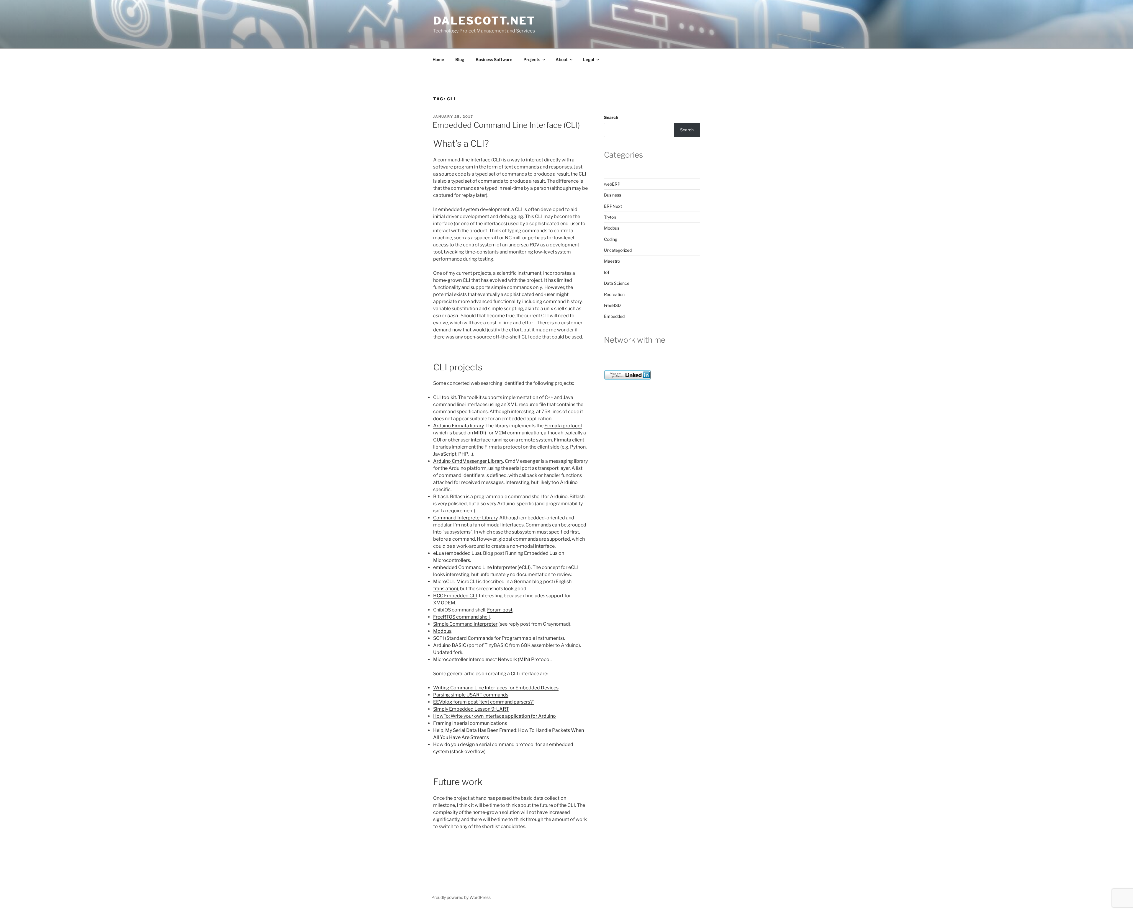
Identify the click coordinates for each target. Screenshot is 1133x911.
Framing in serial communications (470, 723)
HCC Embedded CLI (455, 595)
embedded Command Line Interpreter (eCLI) (482, 567)
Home (438, 59)
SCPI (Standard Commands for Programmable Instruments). (499, 638)
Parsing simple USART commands (470, 695)
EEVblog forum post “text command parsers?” (483, 702)
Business (612, 194)
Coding (610, 239)
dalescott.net (484, 20)
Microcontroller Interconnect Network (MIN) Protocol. (492, 659)
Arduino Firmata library (458, 425)
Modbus (442, 631)
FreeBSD (612, 305)
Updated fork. (448, 652)
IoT (607, 272)
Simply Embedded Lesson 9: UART (471, 709)
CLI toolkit (444, 397)
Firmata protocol (563, 425)
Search (611, 117)
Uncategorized (618, 250)
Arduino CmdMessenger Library (468, 461)
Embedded (614, 316)
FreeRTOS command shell (461, 617)
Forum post (500, 610)
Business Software (494, 59)
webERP (612, 184)
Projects (531, 59)
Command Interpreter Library (465, 518)
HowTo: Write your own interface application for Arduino (494, 716)
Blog (459, 59)
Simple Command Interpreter (465, 624)
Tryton (610, 217)
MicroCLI (443, 581)
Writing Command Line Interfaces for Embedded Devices (496, 688)
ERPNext (613, 206)
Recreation (614, 294)
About (562, 59)
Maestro (612, 261)
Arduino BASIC (449, 645)
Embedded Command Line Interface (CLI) (506, 125)
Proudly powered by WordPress (461, 897)
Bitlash (440, 496)
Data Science (616, 283)
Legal (588, 59)
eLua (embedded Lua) (457, 553)
